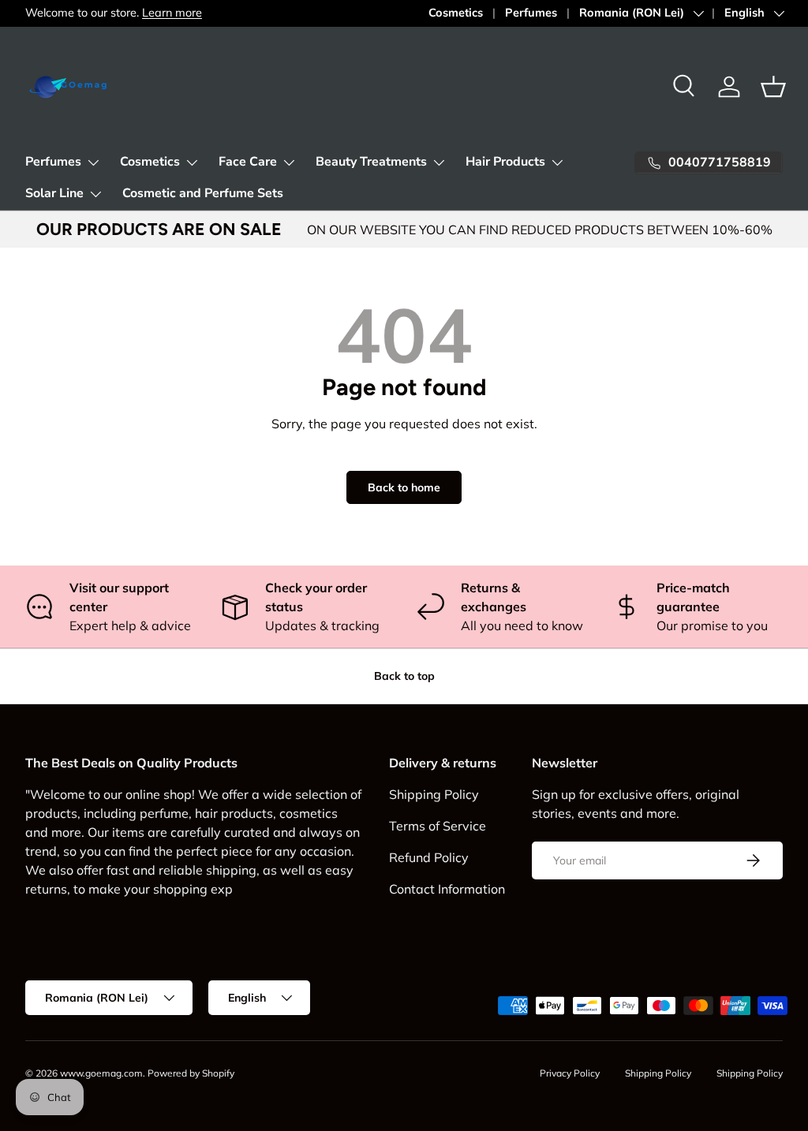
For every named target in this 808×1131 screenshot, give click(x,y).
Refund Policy (429, 857)
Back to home (404, 487)
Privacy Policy (570, 1073)
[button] (773, 86)
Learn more (172, 13)
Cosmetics (455, 13)
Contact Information (447, 889)
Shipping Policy (434, 794)
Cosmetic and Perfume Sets (202, 193)
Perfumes (531, 13)
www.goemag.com (101, 1073)
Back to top (404, 676)
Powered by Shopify (191, 1073)
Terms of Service (437, 826)
